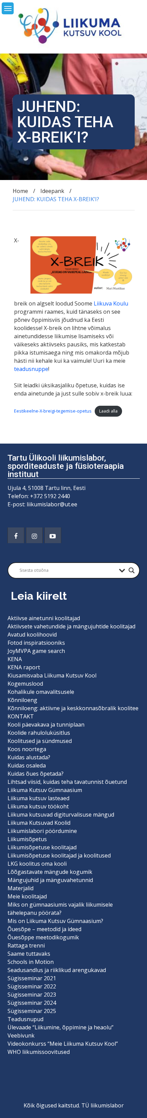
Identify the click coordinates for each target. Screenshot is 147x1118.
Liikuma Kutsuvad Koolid (39, 822)
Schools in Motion (31, 962)
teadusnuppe (31, 369)
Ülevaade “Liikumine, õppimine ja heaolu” (60, 1027)
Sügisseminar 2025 (32, 1011)
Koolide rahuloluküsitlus (39, 732)
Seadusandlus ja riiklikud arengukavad (57, 970)
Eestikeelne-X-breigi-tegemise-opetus (53, 411)
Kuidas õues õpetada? (36, 773)
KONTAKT (21, 716)
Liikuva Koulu (111, 303)
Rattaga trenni (26, 945)
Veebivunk (21, 1035)
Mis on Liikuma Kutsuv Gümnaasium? (55, 921)
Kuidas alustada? (29, 757)
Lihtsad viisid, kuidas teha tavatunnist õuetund (67, 782)
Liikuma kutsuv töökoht (38, 806)
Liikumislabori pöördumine (42, 831)
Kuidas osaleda (27, 765)
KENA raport (24, 667)
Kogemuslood (25, 683)
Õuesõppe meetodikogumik (43, 937)
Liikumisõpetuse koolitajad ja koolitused (59, 855)
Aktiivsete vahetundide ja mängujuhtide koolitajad (71, 626)
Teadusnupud (25, 1019)
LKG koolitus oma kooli (37, 863)
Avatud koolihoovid (32, 634)
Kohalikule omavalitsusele (41, 692)
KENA (15, 659)
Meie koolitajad (27, 896)
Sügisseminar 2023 (32, 994)
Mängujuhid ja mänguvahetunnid (50, 880)
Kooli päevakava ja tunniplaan (46, 724)
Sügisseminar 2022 (32, 986)
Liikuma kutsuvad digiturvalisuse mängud (61, 814)
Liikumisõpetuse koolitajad (42, 847)
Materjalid (21, 888)
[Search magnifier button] (131, 570)
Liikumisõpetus (27, 839)
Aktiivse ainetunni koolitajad (44, 618)
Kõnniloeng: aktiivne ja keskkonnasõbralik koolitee (73, 708)
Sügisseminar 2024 (32, 1003)
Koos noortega (27, 749)
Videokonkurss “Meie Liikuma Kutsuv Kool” (63, 1043)
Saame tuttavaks (29, 953)
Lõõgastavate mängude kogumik (50, 872)
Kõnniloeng (22, 700)
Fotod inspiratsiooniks (36, 642)
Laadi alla (108, 411)
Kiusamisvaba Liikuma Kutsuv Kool (52, 675)
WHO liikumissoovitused (39, 1052)
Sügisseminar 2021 (32, 978)
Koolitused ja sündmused (40, 741)
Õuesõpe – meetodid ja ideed (44, 929)
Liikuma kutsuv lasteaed (38, 798)
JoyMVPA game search (36, 651)
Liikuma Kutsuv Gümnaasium (45, 790)
